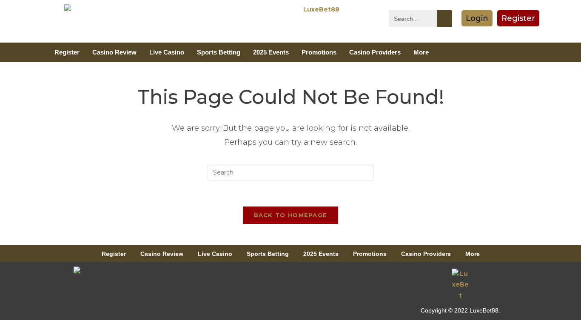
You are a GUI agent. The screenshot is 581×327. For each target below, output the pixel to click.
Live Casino (166, 52)
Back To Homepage (291, 215)
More (421, 52)
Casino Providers (375, 52)
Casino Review (114, 52)
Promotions (319, 52)
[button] (477, 18)
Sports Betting (218, 52)
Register (67, 52)
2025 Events (271, 52)
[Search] (444, 18)
